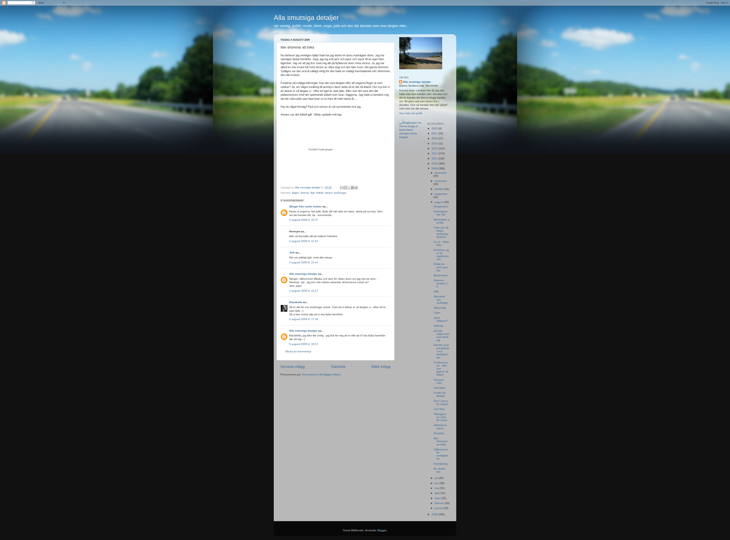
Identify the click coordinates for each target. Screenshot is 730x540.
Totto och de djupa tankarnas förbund (441, 232)
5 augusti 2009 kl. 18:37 (303, 344)
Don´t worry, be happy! (441, 402)
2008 (435, 514)
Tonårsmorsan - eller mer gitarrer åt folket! (441, 368)
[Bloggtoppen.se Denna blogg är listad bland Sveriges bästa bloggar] (410, 137)
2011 (435, 158)
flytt (312, 192)
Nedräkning (441, 463)
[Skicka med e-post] (342, 188)
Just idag (439, 409)
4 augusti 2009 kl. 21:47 (303, 262)
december (441, 172)
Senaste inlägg (292, 367)
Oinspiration (441, 206)
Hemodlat (439, 387)
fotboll (319, 192)
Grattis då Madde (439, 394)
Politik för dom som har (441, 267)
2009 (435, 168)
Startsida (338, 367)
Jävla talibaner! (441, 319)
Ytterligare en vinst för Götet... (441, 417)
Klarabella (295, 302)
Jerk (292, 252)
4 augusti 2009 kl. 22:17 (303, 290)
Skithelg (438, 325)
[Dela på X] (349, 188)
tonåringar (340, 192)
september (441, 194)
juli (437, 478)
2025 (435, 128)
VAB (436, 291)
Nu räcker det (439, 470)
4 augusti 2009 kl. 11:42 (303, 241)
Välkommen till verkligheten (441, 454)
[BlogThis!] (345, 188)
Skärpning (440, 307)
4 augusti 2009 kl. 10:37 (303, 219)
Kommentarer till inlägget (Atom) (321, 374)
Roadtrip (439, 433)
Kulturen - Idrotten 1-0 (441, 283)
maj (437, 488)
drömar (304, 192)
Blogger (381, 530)
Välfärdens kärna (440, 427)
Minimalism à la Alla (441, 221)
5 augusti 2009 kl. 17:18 (303, 319)
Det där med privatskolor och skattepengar (441, 351)
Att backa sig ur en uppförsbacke (441, 255)
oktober (439, 189)
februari (440, 503)
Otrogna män (439, 381)
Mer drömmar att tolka (441, 441)
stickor (328, 192)
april (437, 493)
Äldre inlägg (381, 367)
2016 (435, 138)
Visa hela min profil (410, 113)
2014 (435, 143)
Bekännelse (441, 275)
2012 (435, 153)
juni (437, 483)
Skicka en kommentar (298, 351)
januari (439, 508)
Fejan (437, 312)
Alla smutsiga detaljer (306, 18)
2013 (435, 148)
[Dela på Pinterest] (356, 188)
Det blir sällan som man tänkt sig (441, 336)
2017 (435, 133)
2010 (435, 163)
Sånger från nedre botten (305, 206)
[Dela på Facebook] (353, 188)
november (441, 181)
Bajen (295, 192)
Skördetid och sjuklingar (441, 299)
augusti (439, 202)
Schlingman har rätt (441, 213)
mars (438, 498)
